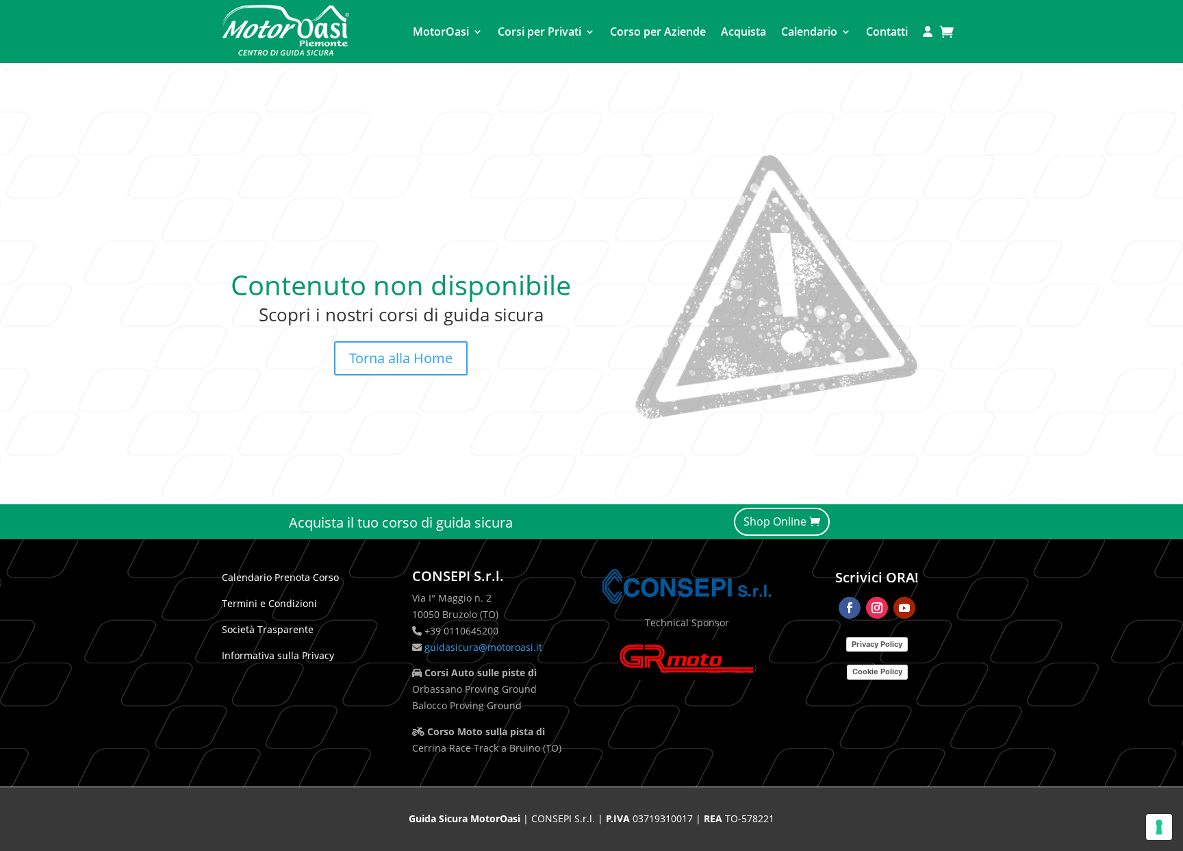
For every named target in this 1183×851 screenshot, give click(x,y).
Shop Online (774, 521)
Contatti (887, 31)
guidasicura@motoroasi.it (482, 647)
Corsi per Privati (539, 31)
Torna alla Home (401, 358)
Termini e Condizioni (269, 603)
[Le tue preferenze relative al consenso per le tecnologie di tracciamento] (1159, 827)
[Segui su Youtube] (904, 608)
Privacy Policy (877, 644)
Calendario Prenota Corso (280, 577)
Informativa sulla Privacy (278, 655)
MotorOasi (441, 31)
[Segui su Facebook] (850, 608)
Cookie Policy (877, 671)
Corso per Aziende (658, 31)
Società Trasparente (268, 629)
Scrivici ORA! (877, 577)
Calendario (809, 31)
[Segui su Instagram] (877, 608)
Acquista (743, 31)
